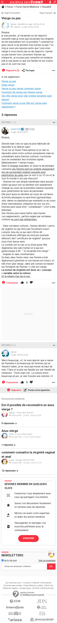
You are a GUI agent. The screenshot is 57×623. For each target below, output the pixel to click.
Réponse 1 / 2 (9, 122)
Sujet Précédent (12, 13)
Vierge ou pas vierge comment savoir (21, 88)
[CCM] (15, 601)
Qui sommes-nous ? (13, 583)
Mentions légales (11, 588)
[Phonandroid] (42, 619)
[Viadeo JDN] (42, 613)
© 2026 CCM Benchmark (43, 588)
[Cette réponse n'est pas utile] (31, 283)
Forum (10, 7)
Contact (27, 583)
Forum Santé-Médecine (27, 7)
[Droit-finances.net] (42, 607)
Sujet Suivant (46, 13)
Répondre (16, 390)
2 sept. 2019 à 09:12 (19, 132)
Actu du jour (10, 560)
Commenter (12, 283)
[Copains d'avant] (15, 613)
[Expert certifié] (22, 129)
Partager (30, 70)
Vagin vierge (8, 84)
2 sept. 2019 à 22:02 (30, 27)
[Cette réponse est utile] (22, 283)
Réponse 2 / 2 (9, 345)
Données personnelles (13, 585)
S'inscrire (28, 538)
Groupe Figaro (25, 588)
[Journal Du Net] (42, 601)
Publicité (35, 583)
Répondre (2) (12, 70)
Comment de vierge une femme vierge (22, 92)
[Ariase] (15, 619)
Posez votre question (39, 390)
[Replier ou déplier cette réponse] (54, 122)
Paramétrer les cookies (33, 585)
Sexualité (46, 7)
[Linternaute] (15, 607)
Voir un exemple (46, 560)
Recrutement (46, 583)
